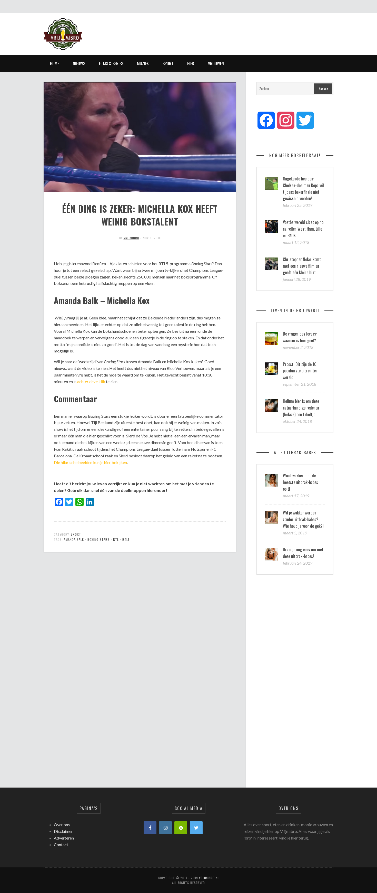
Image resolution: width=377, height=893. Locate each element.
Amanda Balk (74, 539)
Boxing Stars (98, 539)
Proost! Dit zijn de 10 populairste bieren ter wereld (300, 371)
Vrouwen (216, 63)
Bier (190, 63)
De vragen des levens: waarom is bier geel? (300, 337)
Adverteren (64, 837)
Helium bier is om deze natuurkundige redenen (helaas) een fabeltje (301, 407)
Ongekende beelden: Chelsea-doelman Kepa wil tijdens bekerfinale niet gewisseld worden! (303, 189)
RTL (116, 539)
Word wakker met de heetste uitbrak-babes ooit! (300, 482)
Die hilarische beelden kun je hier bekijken (90, 462)
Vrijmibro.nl (209, 878)
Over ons (62, 824)
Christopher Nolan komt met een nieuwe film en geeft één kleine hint (302, 266)
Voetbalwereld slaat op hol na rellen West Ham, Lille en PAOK (303, 229)
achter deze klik (91, 381)
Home (54, 63)
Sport (168, 63)
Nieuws (79, 63)
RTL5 (126, 539)
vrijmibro (131, 238)
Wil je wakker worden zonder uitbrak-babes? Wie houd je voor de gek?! (303, 519)
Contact (61, 844)
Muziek (143, 63)
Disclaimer (63, 831)
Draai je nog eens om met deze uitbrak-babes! (303, 552)
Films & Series (111, 63)
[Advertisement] (240, 29)
